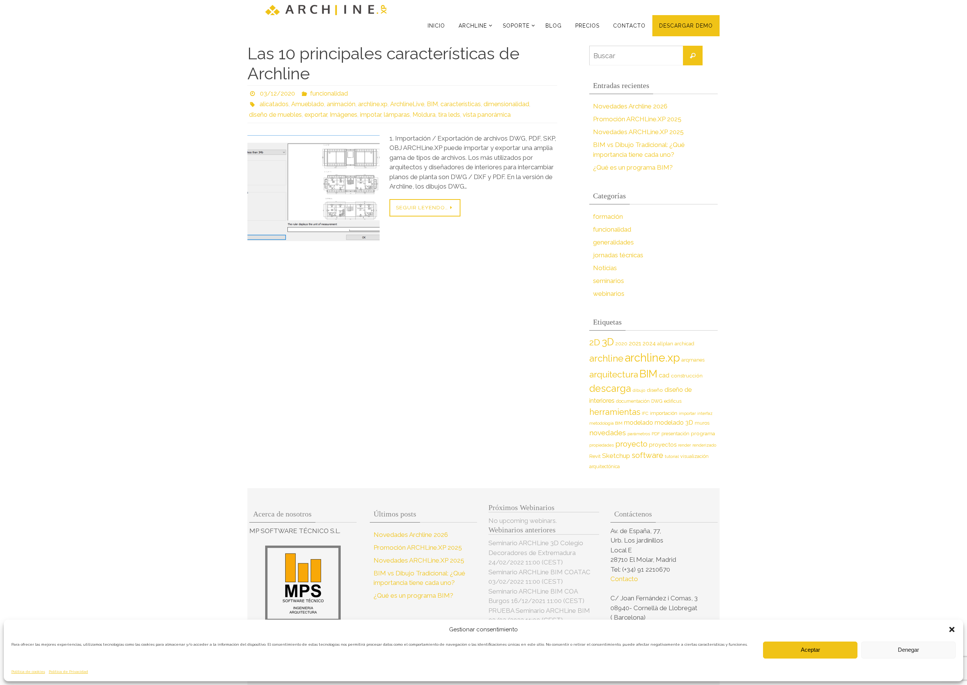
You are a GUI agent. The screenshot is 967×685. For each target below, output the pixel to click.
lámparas (397, 114)
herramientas (614, 412)
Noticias (605, 268)
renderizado (704, 445)
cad (664, 375)
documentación (633, 401)
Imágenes (343, 114)
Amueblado (307, 104)
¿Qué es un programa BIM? (633, 167)
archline (606, 358)
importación (663, 413)
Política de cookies (28, 672)
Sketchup (616, 455)
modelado (638, 422)
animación (341, 104)
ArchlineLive (407, 104)
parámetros (638, 433)
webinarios (608, 293)
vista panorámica (487, 114)
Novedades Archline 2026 (630, 106)
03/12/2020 (277, 93)
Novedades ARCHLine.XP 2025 (638, 132)
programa (703, 433)
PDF (656, 433)
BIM (432, 104)
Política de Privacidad (68, 672)
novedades (607, 433)
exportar (315, 114)
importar (687, 413)
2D (594, 342)
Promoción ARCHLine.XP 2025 (637, 119)
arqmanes (692, 360)
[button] (952, 629)
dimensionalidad (506, 104)
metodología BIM (606, 423)
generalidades (613, 242)
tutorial (672, 456)
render (684, 445)
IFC (645, 413)
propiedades (601, 445)
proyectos (663, 444)
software (647, 455)
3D (608, 342)
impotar (370, 114)
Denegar (908, 649)
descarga (610, 388)
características (460, 104)
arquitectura (613, 374)
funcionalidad (329, 93)
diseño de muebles (275, 114)
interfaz (704, 413)
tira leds (449, 114)
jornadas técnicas (618, 255)
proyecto (631, 443)
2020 (621, 343)
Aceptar (810, 649)
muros (702, 423)
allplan (665, 343)
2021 (635, 343)
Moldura (424, 114)
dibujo (639, 390)
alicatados (274, 104)
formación (608, 216)
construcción (687, 376)
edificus (672, 401)
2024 (649, 343)
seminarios (608, 281)
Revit (595, 456)
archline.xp (373, 104)
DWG (657, 401)
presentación (675, 433)
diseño (655, 390)
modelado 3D (674, 422)
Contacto (625, 579)
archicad (684, 343)
